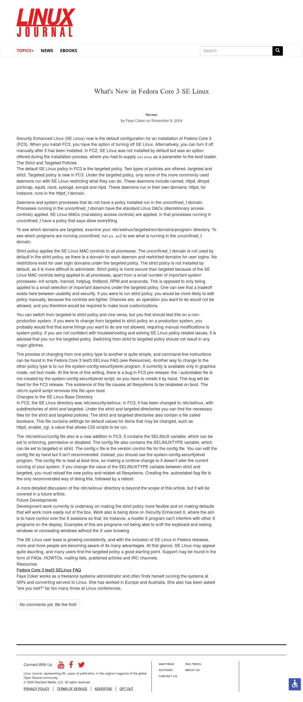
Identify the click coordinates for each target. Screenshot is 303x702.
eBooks (68, 50)
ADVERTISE (103, 689)
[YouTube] (61, 666)
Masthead (166, 664)
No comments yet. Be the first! (48, 604)
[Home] (46, 21)
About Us (192, 670)
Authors (166, 670)
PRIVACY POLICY (36, 689)
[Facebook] (71, 666)
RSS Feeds (193, 664)
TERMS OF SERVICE (72, 689)
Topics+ (25, 50)
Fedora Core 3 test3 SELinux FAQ (49, 570)
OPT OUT (126, 689)
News (47, 50)
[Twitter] (81, 666)
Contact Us (168, 676)
